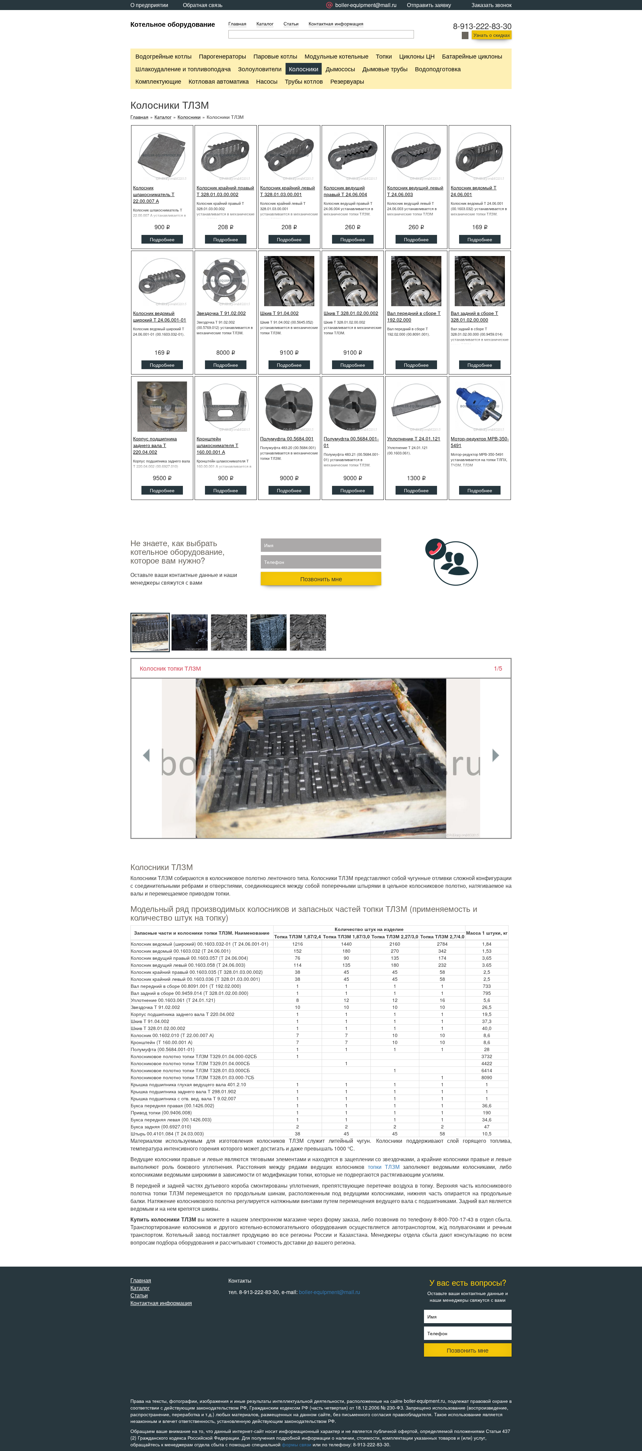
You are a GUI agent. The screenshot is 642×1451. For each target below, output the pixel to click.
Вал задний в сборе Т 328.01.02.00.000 (474, 316)
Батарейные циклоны (472, 56)
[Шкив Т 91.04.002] (289, 281)
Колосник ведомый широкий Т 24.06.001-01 (159, 316)
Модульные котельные (336, 56)
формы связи (296, 1444)
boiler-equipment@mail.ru (329, 1292)
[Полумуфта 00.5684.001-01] (353, 406)
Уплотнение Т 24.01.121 (413, 438)
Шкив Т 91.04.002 (279, 313)
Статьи (291, 23)
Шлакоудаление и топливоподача (183, 68)
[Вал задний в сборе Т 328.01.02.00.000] (480, 281)
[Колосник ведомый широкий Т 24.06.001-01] (162, 281)
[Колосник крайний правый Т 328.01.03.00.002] (226, 156)
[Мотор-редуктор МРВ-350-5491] (480, 406)
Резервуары (347, 81)
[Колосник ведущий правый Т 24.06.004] (353, 156)
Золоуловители (260, 68)
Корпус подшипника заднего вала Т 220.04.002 (155, 445)
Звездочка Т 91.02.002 (221, 313)
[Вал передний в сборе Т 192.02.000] (416, 281)
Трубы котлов (304, 81)
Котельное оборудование (172, 24)
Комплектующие (158, 81)
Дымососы (340, 68)
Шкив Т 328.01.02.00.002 (351, 313)
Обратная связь (202, 5)
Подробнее (162, 239)
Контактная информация (336, 23)
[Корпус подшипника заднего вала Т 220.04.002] (162, 406)
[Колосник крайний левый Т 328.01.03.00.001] (289, 156)
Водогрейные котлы (163, 56)
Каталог (265, 23)
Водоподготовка (438, 68)
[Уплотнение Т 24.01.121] (416, 406)
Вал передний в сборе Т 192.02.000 (414, 316)
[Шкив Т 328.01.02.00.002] (353, 281)
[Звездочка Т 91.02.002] (226, 281)
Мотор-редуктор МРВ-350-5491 (480, 441)
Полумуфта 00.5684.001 (287, 438)
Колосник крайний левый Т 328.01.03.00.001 (287, 190)
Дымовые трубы (385, 68)
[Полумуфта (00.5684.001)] (289, 406)
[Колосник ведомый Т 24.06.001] (480, 156)
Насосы (267, 81)
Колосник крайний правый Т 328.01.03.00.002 (225, 190)
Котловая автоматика (219, 81)
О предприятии (149, 5)
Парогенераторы (222, 56)
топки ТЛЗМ (384, 1167)
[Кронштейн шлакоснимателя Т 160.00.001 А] (226, 406)
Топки (384, 56)
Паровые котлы (275, 56)
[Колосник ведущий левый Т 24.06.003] (416, 156)
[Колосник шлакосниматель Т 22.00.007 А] (162, 156)
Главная (237, 23)
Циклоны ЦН (417, 56)
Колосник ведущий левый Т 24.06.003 (415, 190)
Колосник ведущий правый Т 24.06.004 (345, 190)
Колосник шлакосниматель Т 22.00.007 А (154, 194)
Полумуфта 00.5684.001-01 (351, 441)
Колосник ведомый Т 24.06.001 (474, 190)
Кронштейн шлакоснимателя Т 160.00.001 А (217, 445)
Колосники (303, 68)
